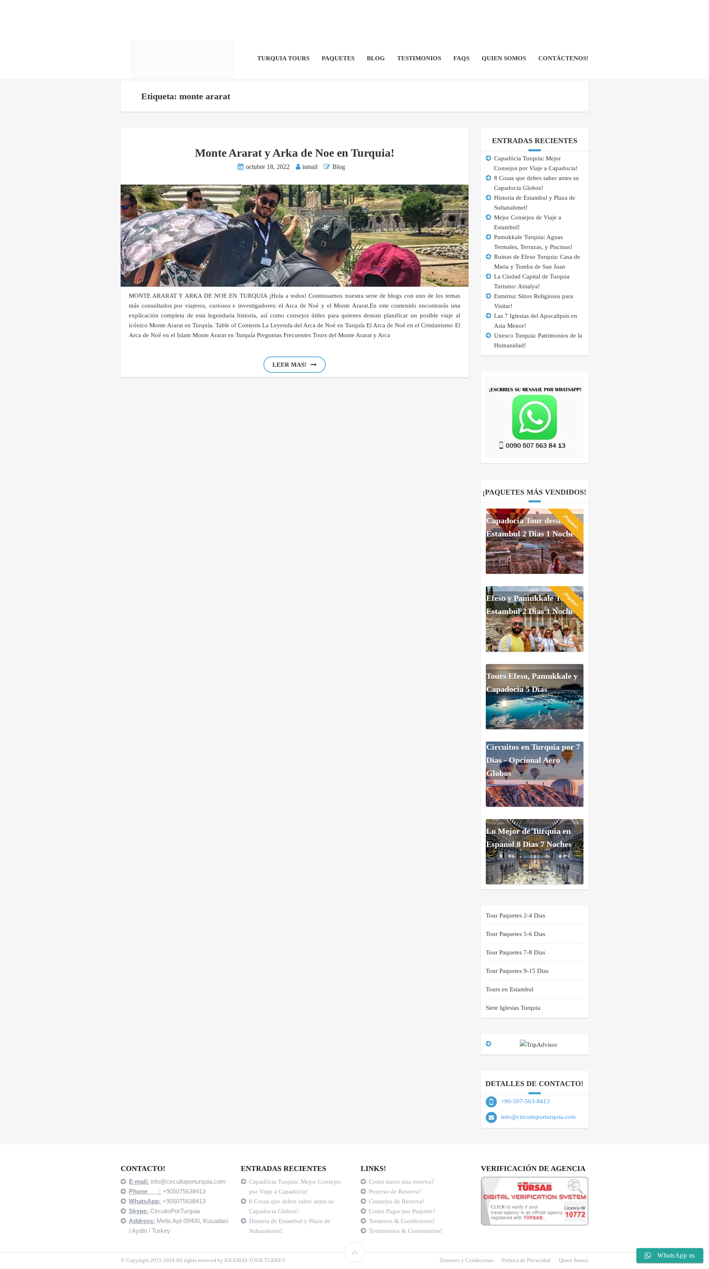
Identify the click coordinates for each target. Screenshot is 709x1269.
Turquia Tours (283, 58)
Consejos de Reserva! (397, 1201)
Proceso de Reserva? (396, 1191)
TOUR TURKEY (267, 1260)
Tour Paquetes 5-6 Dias (515, 934)
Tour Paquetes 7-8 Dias (515, 952)
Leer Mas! (289, 364)
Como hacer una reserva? (401, 1181)
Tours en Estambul (509, 989)
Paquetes (338, 58)
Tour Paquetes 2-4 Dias (515, 915)
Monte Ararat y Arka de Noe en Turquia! (294, 152)
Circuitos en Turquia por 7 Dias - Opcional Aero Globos (533, 760)
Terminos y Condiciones (466, 1260)
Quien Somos (504, 58)
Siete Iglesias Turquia (513, 1007)
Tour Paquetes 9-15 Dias (517, 971)
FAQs (461, 58)
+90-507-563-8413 (525, 1101)
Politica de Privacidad (526, 1260)
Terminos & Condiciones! (402, 1221)
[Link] (354, 1252)
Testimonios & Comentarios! (405, 1231)
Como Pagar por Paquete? (402, 1211)
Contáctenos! (563, 58)
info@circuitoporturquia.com (538, 1117)
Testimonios (419, 58)
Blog (376, 58)
